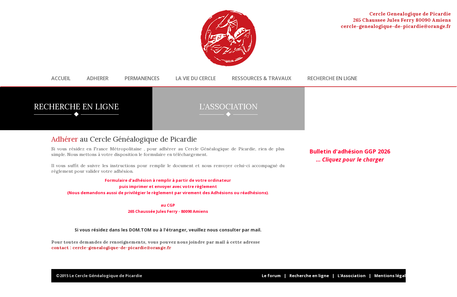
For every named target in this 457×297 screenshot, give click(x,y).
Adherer (97, 78)
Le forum (271, 275)
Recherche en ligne (332, 78)
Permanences (142, 78)
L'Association (352, 275)
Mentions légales (392, 275)
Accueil (61, 78)
